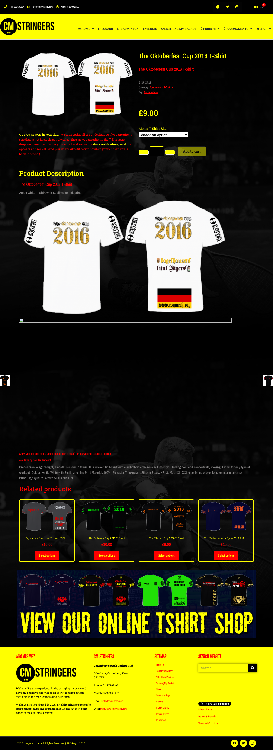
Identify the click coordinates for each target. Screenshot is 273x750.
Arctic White (151, 92)
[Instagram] (237, 7)
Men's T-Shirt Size (153, 128)
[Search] (252, 668)
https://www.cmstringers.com (113, 709)
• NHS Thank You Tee (164, 677)
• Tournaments (161, 720)
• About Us (159, 665)
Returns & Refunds (207, 716)
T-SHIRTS (209, 29)
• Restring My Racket (164, 683)
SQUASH (107, 29)
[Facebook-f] (218, 7)
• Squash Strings (162, 695)
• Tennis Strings (162, 714)
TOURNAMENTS (236, 29)
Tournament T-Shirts (161, 87)
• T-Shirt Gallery (162, 707)
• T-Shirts (159, 701)
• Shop (158, 689)
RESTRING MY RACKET (180, 29)
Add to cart (192, 151)
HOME (85, 29)
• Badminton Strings (164, 671)
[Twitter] (227, 7)
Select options (47, 555)
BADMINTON (129, 29)
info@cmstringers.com (112, 701)
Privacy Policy (205, 709)
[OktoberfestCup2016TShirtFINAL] (76, 84)
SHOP (263, 29)
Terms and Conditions (208, 723)
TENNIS (151, 29)
